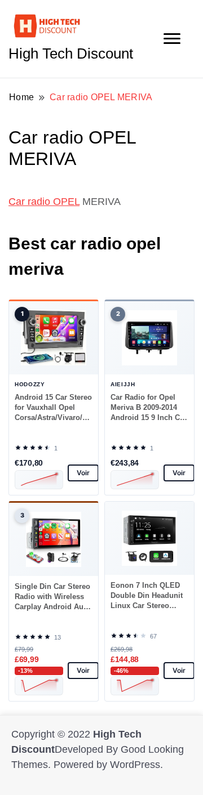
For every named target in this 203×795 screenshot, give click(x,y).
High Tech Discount (70, 53)
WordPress (135, 764)
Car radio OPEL (44, 201)
